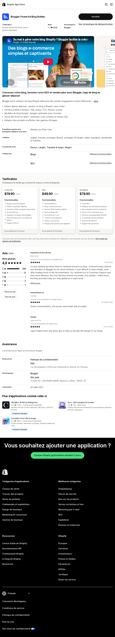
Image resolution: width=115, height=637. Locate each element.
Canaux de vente (10, 489)
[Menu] (111, 4)
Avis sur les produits (68, 499)
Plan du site (8, 622)
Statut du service (67, 579)
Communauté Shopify (13, 553)
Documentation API (11, 548)
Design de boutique (12, 509)
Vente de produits (11, 499)
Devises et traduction (69, 525)
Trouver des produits (12, 494)
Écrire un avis (10, 292)
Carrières (63, 548)
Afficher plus (35, 283)
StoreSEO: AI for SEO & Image (23, 418)
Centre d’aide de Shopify (14, 543)
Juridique (63, 574)
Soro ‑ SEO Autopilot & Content (81, 402)
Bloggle (67, 27)
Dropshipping (65, 489)
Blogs (33, 154)
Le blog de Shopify (11, 559)
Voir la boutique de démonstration (96, 24)
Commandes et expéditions (16, 504)
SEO (32, 163)
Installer (96, 16)
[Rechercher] (106, 4)
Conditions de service (13, 608)
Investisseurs (65, 553)
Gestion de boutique (12, 520)
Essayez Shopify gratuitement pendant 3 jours (57, 455)
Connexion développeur (14, 601)
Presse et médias (67, 559)
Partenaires (64, 564)
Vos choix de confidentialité (16, 628)
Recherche (7, 564)
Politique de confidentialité (44, 359)
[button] (29, 408)
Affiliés (61, 569)
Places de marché (67, 494)
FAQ (32, 363)
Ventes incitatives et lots (71, 504)
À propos (62, 543)
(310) (55, 27)
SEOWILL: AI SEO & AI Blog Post (24, 402)
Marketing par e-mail (68, 509)
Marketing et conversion (14, 514)
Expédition (63, 520)
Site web (34, 377)
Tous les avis (10, 297)
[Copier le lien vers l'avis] (52, 253)
